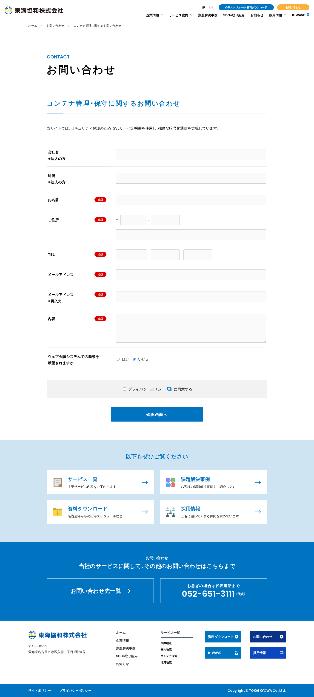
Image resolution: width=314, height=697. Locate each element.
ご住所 (53, 219)
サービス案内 (178, 15)
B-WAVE (298, 15)
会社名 (57, 155)
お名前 (53, 199)
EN (211, 7)
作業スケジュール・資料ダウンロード (246, 7)
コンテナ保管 (169, 656)
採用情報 (275, 15)
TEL (51, 254)
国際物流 (166, 643)
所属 (57, 178)
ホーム (32, 25)
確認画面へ (157, 414)
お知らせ (257, 15)
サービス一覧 (170, 632)
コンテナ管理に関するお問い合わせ (97, 25)
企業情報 (152, 15)
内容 (51, 318)
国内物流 (166, 649)
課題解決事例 (207, 15)
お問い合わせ (293, 7)
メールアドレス (61, 274)
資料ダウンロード (221, 637)
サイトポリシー (39, 690)
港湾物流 (166, 662)
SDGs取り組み (234, 15)
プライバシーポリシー (75, 690)
